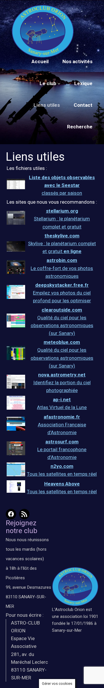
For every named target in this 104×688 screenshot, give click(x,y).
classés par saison (62, 185)
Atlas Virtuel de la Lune (62, 407)
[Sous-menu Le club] (58, 83)
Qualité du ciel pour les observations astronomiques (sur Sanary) (62, 325)
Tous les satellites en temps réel (62, 474)
